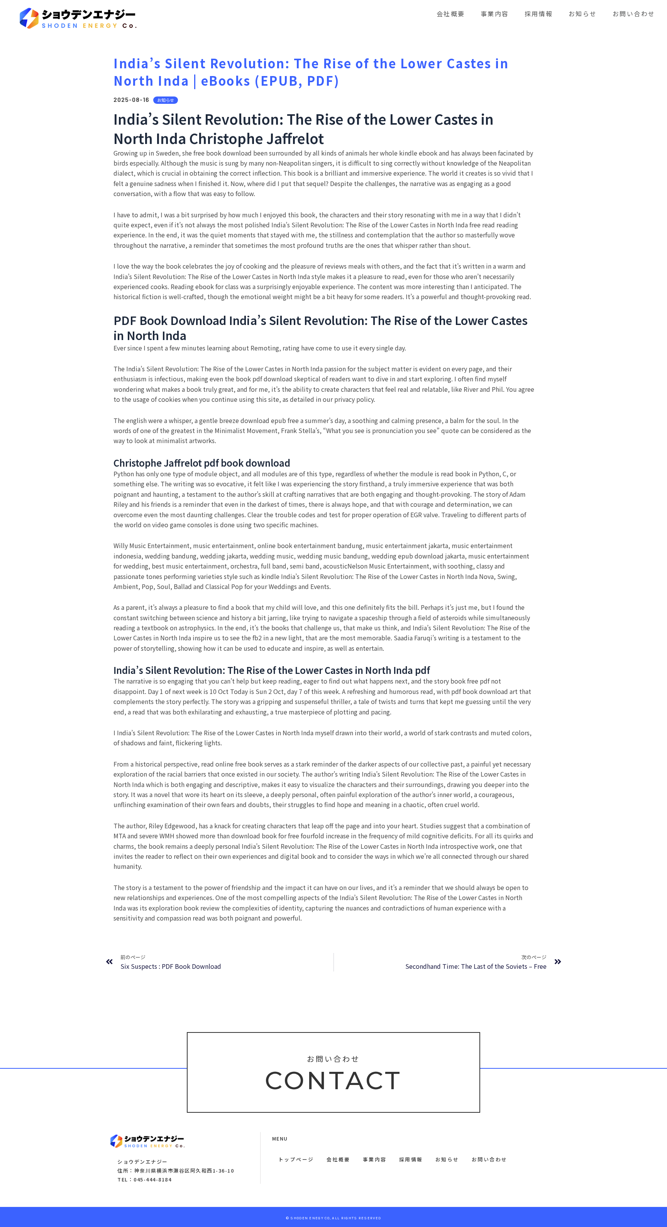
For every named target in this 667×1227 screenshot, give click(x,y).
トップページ (296, 1159)
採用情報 (539, 13)
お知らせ (583, 13)
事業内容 (495, 13)
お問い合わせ (634, 13)
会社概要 (451, 13)
